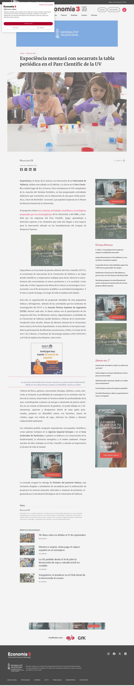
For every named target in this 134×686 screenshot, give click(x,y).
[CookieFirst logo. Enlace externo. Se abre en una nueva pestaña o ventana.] (10, 6)
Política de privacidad (46, 5)
